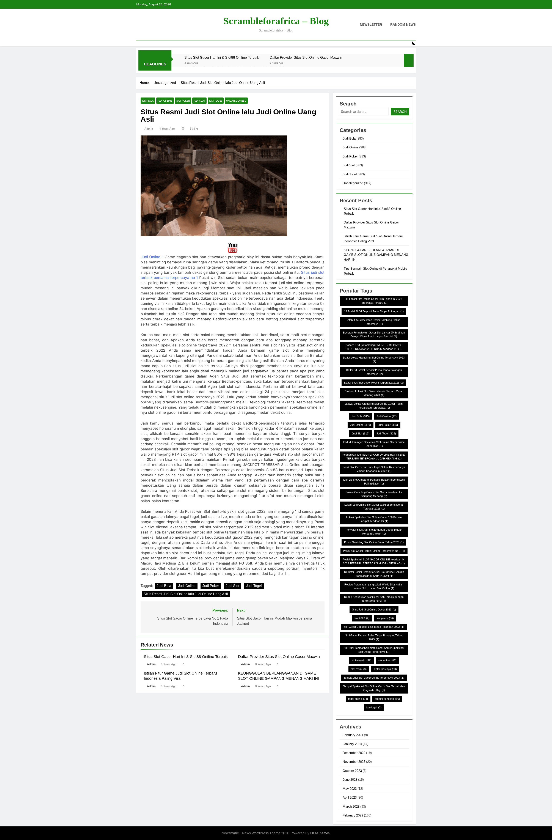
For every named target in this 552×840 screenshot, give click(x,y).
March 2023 (351, 806)
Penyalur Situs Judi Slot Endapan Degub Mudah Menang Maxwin (374, 531)
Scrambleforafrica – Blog (276, 21)
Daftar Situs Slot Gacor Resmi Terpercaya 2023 (374, 382)
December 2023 (354, 753)
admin (148, 128)
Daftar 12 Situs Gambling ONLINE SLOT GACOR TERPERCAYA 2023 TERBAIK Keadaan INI (374, 347)
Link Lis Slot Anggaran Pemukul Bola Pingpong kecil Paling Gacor (374, 481)
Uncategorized (236, 100)
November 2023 (354, 761)
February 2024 (353, 735)
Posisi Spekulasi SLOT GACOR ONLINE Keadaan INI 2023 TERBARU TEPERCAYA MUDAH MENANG (374, 561)
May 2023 (350, 788)
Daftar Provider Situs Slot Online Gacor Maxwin (306, 57)
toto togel (373, 707)
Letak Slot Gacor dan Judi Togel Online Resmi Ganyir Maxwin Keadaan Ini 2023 (374, 469)
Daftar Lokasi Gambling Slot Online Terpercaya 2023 (374, 359)
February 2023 (353, 815)
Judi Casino (387, 416)
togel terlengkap (387, 698)
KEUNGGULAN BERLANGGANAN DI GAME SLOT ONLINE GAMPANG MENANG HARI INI (376, 254)
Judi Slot (199, 100)
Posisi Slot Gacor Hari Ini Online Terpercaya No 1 (374, 550)
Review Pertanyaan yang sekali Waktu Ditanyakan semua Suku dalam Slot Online (373, 586)
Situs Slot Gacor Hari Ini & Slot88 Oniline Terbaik (221, 57)
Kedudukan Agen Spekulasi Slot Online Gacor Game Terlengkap (374, 444)
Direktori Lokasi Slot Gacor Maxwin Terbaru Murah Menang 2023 (374, 393)
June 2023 (350, 779)
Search (400, 112)
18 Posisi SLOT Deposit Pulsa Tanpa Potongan (374, 311)
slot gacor (385, 618)
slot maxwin (361, 660)
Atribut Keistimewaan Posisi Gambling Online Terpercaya (373, 322)
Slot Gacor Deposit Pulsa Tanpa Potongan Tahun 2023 (374, 637)
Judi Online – (152, 257)
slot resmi (359, 669)
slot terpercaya (385, 669)
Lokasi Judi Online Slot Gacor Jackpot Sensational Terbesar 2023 (373, 506)
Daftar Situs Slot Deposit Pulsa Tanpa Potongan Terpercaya (374, 372)
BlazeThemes (320, 833)
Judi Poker (183, 100)
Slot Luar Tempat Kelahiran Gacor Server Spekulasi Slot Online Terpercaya (374, 650)
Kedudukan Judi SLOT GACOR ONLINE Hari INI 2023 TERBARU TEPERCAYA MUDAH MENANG (374, 456)
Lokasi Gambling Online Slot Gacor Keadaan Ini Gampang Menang (374, 494)
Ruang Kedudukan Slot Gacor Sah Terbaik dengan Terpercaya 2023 (374, 599)
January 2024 (352, 744)
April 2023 (350, 797)
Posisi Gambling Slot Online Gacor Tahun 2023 (374, 542)
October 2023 (352, 770)
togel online (358, 698)
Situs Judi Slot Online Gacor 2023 (374, 609)
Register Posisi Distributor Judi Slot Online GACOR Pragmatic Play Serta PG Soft (374, 574)
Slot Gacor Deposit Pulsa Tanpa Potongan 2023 (374, 626)
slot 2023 (361, 618)
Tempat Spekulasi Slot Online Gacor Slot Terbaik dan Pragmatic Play (374, 688)
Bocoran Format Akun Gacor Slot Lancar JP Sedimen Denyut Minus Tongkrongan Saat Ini (374, 334)
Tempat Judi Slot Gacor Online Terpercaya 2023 (374, 677)
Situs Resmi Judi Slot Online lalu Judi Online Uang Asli (186, 594)
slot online (387, 660)
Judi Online (165, 100)
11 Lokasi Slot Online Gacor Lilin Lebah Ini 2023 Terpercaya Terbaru (374, 300)
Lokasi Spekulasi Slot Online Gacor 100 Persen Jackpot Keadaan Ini (374, 519)
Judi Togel (215, 100)
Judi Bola (148, 100)
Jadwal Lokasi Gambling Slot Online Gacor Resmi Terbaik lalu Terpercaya (374, 405)
